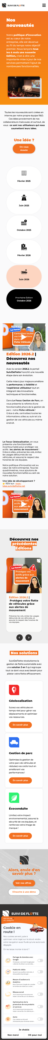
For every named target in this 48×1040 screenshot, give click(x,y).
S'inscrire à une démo (24, 892)
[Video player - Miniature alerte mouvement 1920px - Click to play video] (24, 504)
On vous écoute (24, 148)
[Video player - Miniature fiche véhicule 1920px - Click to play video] (24, 337)
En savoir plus (20, 725)
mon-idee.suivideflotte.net (14, 484)
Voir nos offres (23, 883)
